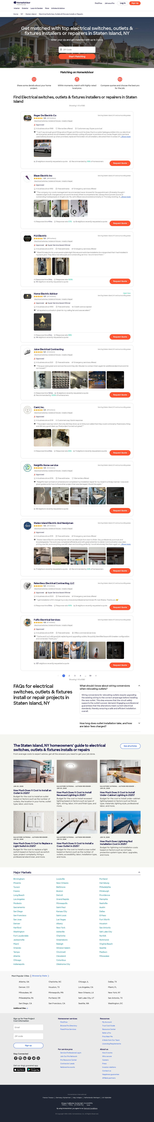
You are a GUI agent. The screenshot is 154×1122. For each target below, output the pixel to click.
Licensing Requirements (111, 1044)
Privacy (63, 1104)
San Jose (17, 919)
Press (104, 1064)
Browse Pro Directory (68, 1026)
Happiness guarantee (110, 1074)
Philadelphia (105, 887)
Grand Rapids (62, 899)
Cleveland (61, 956)
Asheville (60, 932)
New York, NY (114, 992)
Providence (104, 895)
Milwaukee (104, 956)
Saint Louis (61, 915)
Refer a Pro (106, 1033)
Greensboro (62, 940)
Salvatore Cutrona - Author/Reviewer (74, 786)
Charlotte (60, 936)
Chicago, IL (83, 982)
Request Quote (120, 163)
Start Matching (77, 56)
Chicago (17, 960)
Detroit (59, 895)
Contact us (106, 1071)
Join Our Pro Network (68, 1056)
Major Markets (22, 872)
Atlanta (16, 956)
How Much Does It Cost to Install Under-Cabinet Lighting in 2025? (117, 793)
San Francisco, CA (57, 1003)
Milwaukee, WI (25, 992)
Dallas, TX (112, 982)
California (70, 1104)
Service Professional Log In (70, 1053)
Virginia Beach (106, 944)
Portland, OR (54, 998)
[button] (42, 148)
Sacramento (19, 907)
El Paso (102, 915)
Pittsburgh (104, 891)
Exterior (25, 8)
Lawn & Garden (37, 8)
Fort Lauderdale (20, 936)
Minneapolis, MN (56, 992)
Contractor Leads (67, 1064)
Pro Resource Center (68, 1060)
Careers (105, 1060)
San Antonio (105, 927)
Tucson (16, 887)
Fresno (16, 891)
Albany (59, 923)
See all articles (130, 746)
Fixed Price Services (68, 1029)
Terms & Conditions (90, 1108)
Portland (103, 879)
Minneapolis (61, 903)
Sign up (28, 1045)
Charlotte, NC (55, 982)
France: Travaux (48, 1098)
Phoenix (17, 883)
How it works (107, 1053)
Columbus (61, 960)
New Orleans (62, 883)
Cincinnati (61, 952)
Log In (123, 3)
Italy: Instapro (77, 1098)
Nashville (103, 903)
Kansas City (61, 911)
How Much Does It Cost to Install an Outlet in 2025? (32, 791)
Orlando (17, 948)
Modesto (17, 903)
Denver (16, 923)
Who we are (107, 1056)
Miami (16, 944)
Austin (102, 907)
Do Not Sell (79, 1104)
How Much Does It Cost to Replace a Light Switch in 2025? (32, 844)
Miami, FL (112, 987)
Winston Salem (63, 948)
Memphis (103, 899)
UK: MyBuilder (106, 1098)
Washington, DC (115, 1003)
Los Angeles (19, 899)
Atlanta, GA (24, 982)
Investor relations (109, 1067)
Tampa (16, 952)
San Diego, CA (25, 1003)
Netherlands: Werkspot (92, 1098)
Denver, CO (24, 987)
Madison (103, 952)
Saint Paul (60, 907)
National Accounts (67, 1067)
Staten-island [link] (31, 14)
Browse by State (39, 976)
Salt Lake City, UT (86, 998)
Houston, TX (54, 987)
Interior (17, 8)
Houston (103, 923)
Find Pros (63, 1022)
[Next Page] (96, 675)
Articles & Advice (58, 8)
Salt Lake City (105, 932)
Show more (126, 137)
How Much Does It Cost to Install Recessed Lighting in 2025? (74, 793)
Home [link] (15, 14)
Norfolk (102, 936)
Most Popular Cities (20, 976)
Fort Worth (104, 919)
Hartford (17, 927)
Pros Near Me (107, 1037)
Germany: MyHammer (63, 1098)
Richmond (104, 940)
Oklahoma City (63, 964)
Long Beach (18, 895)
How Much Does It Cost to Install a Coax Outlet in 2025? (75, 844)
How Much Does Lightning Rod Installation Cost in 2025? (116, 842)
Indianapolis (18, 964)
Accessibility (88, 1104)
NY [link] (22, 14)
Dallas (102, 911)
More (47, 8)
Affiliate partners (109, 1078)
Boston (59, 891)
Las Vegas (61, 919)
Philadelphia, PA (26, 998)
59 (90, 676)
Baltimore (60, 887)
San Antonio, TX (115, 998)
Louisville (60, 879)
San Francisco (19, 915)
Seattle (102, 948)
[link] (77, 118)
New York (60, 927)
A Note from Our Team (111, 1040)
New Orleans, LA (86, 992)
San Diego (18, 911)
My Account (107, 1022)
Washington (18, 932)
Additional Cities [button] (19, 1008)
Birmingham (19, 879)
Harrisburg (104, 883)
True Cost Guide (108, 1026)
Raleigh (59, 944)
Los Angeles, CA (85, 987)
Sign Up (135, 3)
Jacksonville (18, 940)
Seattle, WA (83, 1003)
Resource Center (109, 1029)
